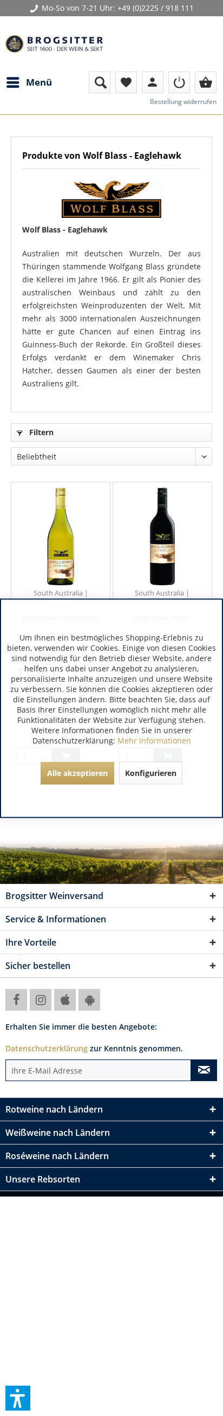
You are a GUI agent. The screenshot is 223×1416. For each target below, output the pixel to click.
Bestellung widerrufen (183, 101)
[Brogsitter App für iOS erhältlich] (65, 1000)
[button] (17, 1398)
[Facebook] (16, 1000)
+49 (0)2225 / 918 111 (155, 8)
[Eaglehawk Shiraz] (162, 536)
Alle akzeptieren (77, 772)
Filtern (40, 432)
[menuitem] (28, 82)
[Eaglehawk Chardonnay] (60, 536)
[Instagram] (40, 1000)
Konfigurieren (150, 772)
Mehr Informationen (154, 740)
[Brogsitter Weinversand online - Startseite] (54, 44)
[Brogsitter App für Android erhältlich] (89, 1000)
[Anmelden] (179, 82)
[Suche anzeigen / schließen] (99, 82)
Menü (39, 82)
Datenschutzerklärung (46, 1048)
